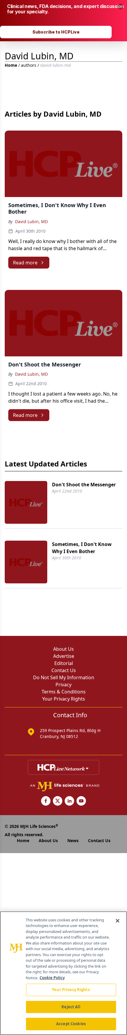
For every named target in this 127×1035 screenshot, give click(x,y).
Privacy (63, 684)
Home (11, 65)
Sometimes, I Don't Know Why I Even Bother (82, 548)
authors (28, 65)
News (73, 840)
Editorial (63, 663)
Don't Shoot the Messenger (84, 484)
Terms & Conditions (64, 691)
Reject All (70, 1006)
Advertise (63, 656)
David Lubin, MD (31, 221)
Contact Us (63, 670)
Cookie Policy (52, 977)
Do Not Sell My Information (63, 677)
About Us (63, 649)
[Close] (117, 920)
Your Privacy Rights (63, 699)
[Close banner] (120, 6)
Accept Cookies (71, 1023)
